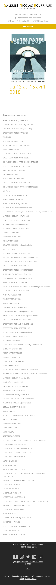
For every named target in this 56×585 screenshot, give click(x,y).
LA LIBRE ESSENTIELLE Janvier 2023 (16, 394)
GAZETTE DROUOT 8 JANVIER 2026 (16, 158)
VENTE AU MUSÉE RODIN (12, 295)
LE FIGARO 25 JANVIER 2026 (13, 141)
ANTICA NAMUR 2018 (10, 489)
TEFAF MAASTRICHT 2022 (12, 423)
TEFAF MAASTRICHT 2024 (12, 299)
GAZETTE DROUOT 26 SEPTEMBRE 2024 (18, 270)
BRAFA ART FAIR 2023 (11, 365)
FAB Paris (6, 191)
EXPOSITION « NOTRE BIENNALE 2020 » (17, 448)
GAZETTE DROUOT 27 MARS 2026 (15, 133)
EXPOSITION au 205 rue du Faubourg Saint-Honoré (22, 344)
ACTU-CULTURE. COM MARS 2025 (15, 224)
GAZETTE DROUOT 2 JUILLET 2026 (15, 120)
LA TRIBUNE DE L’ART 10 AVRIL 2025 (16, 216)
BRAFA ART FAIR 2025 (11, 241)
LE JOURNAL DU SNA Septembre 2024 (17, 274)
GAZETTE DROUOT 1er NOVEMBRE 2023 (18, 324)
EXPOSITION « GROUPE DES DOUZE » (17, 452)
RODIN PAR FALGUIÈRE (11, 340)
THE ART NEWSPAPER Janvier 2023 (16, 386)
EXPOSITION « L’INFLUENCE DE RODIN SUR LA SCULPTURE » (25, 501)
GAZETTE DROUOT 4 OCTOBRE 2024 (16, 266)
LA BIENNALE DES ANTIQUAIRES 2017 (17, 518)
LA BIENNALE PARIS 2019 (12, 465)
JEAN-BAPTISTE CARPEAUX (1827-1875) (17, 129)
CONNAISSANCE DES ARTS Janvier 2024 (18, 311)
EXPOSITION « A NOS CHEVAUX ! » (16, 457)
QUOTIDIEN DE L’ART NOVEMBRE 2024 (17, 253)
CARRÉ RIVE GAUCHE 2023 (13, 349)
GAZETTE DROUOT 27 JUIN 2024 (15, 282)
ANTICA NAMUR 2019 (10, 461)
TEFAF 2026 (7, 137)
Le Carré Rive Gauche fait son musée (17, 207)
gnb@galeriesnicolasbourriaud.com (28, 18)
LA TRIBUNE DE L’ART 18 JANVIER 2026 (17, 153)
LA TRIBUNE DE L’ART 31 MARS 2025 (16, 228)
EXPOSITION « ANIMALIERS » (13, 509)
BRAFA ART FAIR (9, 411)
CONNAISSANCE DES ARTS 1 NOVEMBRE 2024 (20, 261)
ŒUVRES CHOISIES (10, 419)
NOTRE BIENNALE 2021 (11, 436)
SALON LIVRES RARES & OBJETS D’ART (17, 505)
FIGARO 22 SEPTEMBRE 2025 (13, 178)
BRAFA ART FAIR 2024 (11, 303)
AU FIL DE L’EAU (8, 432)
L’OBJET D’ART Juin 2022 (11, 530)
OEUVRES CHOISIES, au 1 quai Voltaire (17, 245)
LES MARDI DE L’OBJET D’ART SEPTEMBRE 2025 (20, 187)
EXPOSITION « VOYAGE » (12, 484)
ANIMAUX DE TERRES (11, 428)
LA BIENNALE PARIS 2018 (12, 493)
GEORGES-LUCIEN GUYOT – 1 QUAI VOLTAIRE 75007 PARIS (25, 440)
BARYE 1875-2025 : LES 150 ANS (14, 170)
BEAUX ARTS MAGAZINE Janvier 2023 (17, 403)
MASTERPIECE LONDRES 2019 (14, 469)
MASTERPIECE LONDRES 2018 (14, 497)
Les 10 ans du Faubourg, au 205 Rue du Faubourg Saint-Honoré (27, 212)
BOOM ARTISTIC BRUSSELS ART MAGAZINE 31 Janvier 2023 (25, 374)
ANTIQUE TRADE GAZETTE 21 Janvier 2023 (19, 398)
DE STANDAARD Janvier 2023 (14, 390)
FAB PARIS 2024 (8, 249)
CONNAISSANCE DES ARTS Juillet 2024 (17, 278)
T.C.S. (28, 568)
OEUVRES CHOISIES (10, 174)
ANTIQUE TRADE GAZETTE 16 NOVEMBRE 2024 (20, 257)
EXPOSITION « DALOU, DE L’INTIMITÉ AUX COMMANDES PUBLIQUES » (24, 474)
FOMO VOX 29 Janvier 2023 (13, 382)
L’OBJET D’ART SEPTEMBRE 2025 (15, 195)
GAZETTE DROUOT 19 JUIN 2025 (15, 203)
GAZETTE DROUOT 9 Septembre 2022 (17, 526)
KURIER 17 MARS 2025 (11, 232)
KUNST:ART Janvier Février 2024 (15, 307)
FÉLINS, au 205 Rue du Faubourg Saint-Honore (21, 315)
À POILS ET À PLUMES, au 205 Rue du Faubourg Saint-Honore (26, 286)
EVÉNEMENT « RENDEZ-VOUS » (14, 444)
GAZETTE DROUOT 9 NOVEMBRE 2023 (17, 320)
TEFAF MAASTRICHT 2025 (12, 237)
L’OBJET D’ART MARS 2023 (12, 353)
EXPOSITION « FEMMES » (12, 522)
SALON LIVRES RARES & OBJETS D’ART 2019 (19, 480)
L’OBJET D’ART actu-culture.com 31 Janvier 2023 (21, 369)
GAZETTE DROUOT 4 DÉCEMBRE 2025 (17, 166)
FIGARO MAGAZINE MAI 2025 (13, 199)
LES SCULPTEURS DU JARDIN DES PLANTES (19, 415)
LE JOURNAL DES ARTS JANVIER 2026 (16, 145)
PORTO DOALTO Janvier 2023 (14, 361)
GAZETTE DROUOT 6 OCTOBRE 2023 (16, 328)
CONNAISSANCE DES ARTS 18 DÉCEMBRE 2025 (20, 162)
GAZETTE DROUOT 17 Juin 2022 (14, 534)
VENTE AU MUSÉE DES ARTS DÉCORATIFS (18, 220)
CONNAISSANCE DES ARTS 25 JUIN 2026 (18, 124)
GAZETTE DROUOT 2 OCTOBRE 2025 (16, 183)
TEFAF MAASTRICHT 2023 (12, 357)
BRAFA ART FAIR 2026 (11, 149)
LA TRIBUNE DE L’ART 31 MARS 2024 (16, 291)
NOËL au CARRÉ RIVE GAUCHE (14, 407)
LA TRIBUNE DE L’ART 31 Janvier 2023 (16, 378)
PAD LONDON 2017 (10, 513)
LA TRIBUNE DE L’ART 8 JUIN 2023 (15, 336)
